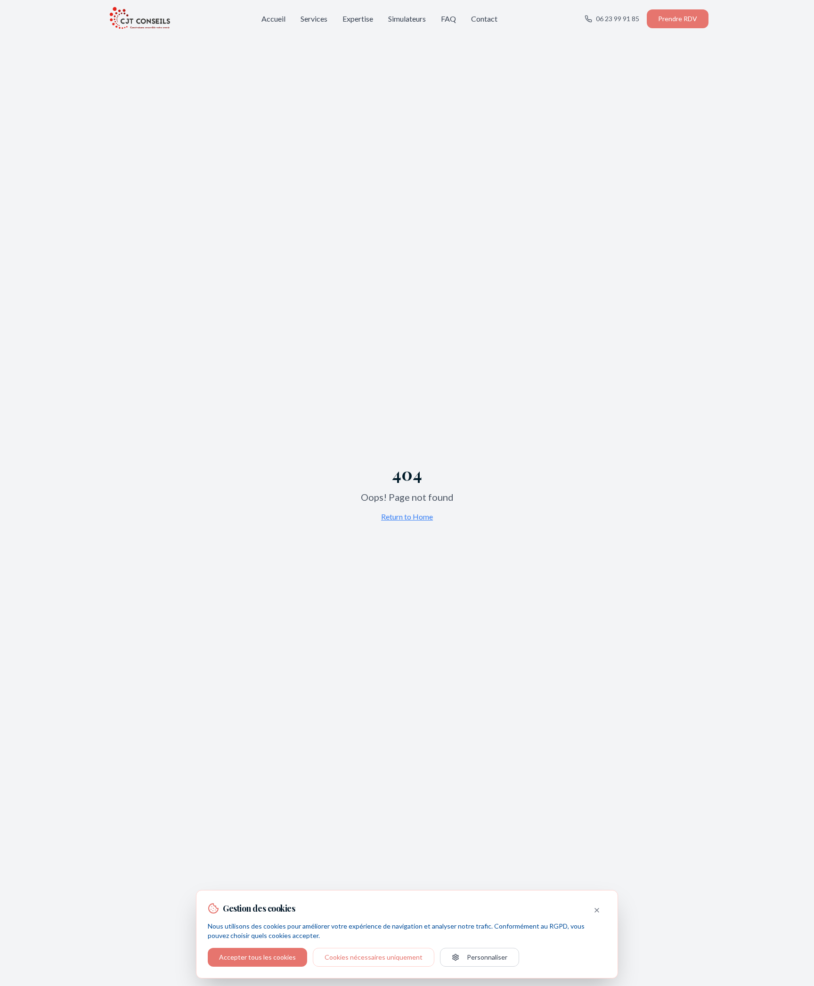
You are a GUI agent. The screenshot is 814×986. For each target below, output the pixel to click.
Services (314, 18)
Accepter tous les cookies (257, 957)
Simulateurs (407, 18)
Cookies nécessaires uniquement (374, 957)
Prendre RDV (677, 19)
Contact (484, 18)
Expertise (357, 18)
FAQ (448, 18)
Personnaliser (487, 957)
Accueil (273, 18)
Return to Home (407, 516)
